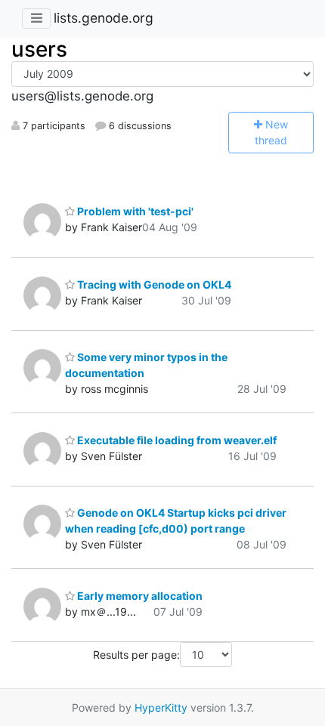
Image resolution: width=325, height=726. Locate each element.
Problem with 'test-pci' (134, 211)
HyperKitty (161, 707)
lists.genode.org (103, 18)
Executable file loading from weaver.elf (176, 440)
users (39, 49)
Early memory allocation (139, 595)
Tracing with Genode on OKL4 (153, 284)
